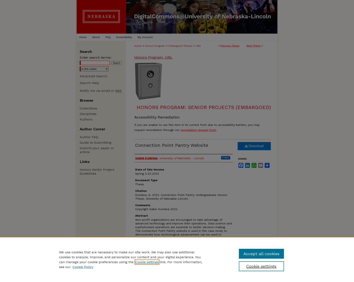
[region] (177, 259)
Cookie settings (147, 262)
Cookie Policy (83, 267)
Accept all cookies (261, 253)
